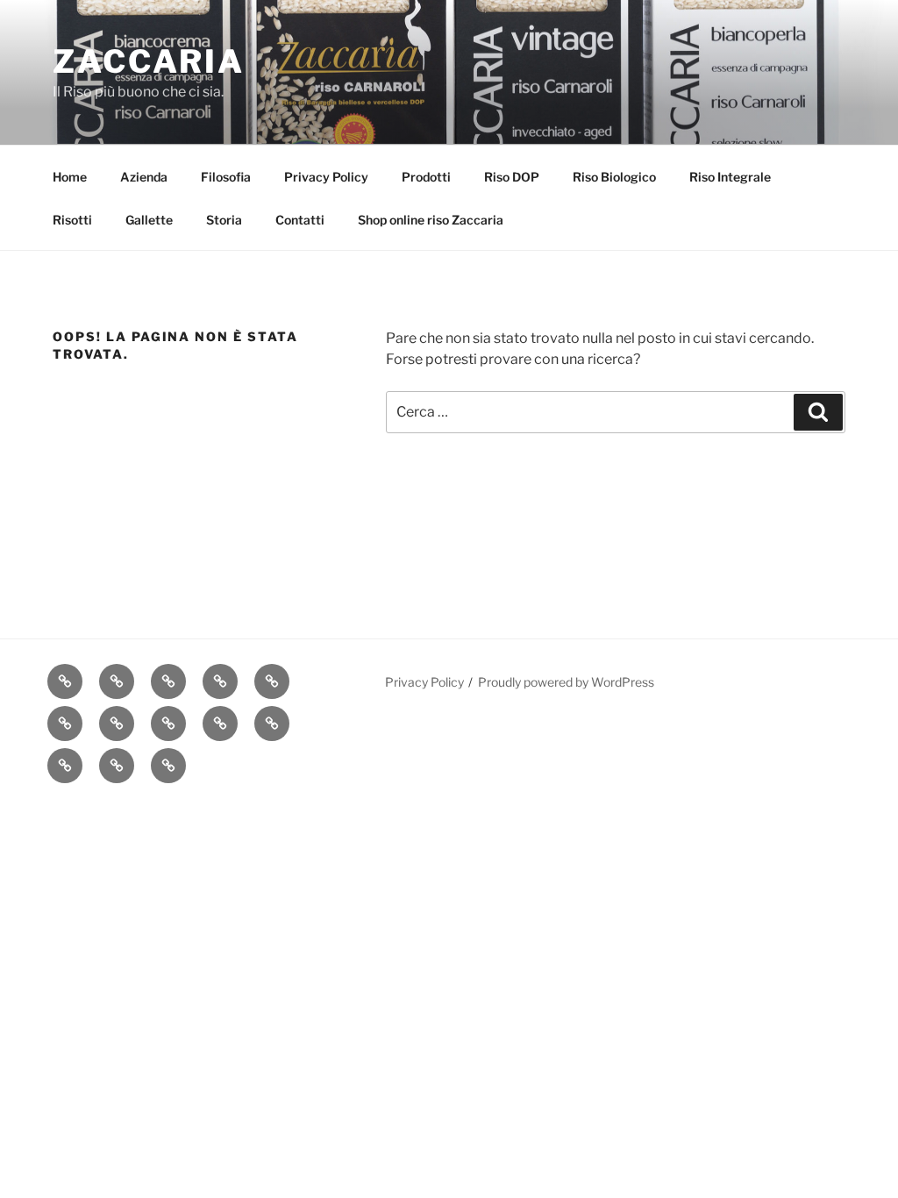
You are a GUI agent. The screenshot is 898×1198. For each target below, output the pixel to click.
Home (70, 176)
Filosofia (226, 176)
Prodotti (426, 176)
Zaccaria (149, 61)
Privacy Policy (326, 176)
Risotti (72, 219)
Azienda (143, 176)
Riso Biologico (614, 176)
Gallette (149, 219)
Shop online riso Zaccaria (430, 219)
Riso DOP (511, 176)
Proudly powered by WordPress (566, 681)
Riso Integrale (730, 176)
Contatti (299, 219)
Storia (224, 219)
